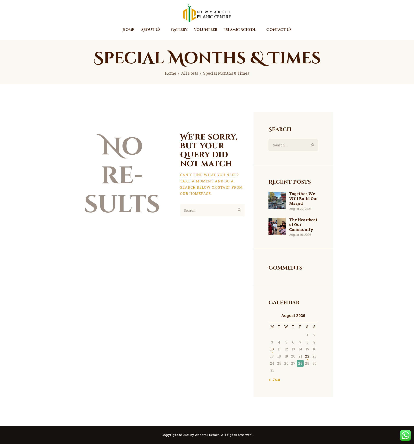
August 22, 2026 (300, 209)
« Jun (275, 379)
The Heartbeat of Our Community (303, 224)
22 (307, 356)
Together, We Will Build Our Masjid (303, 198)
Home (170, 73)
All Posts (189, 73)
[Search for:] (293, 145)
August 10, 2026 (300, 235)
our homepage (195, 193)
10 (272, 349)
